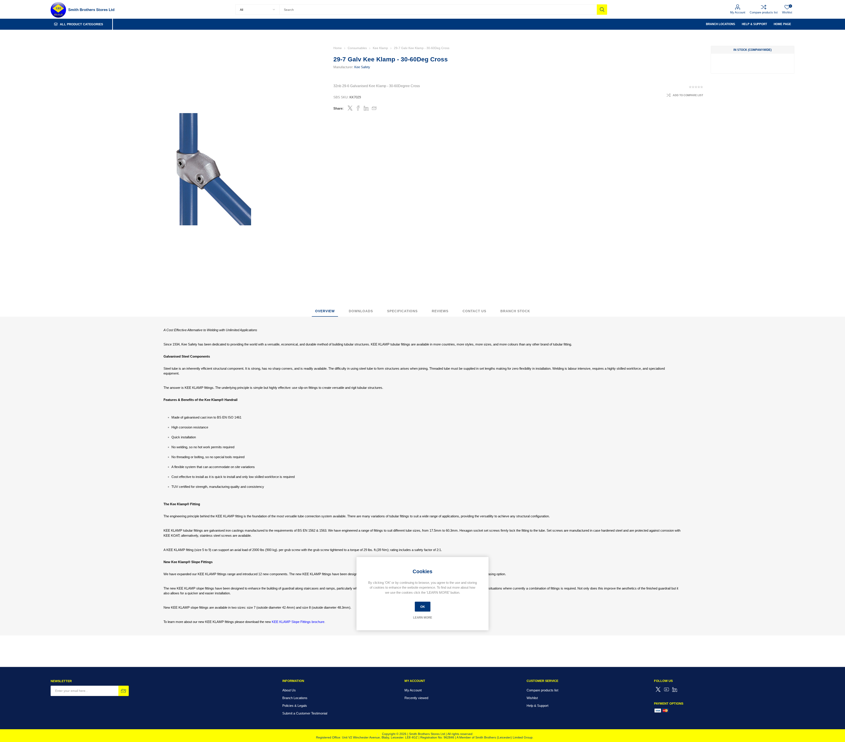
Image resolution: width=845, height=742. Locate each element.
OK (422, 606)
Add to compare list (688, 95)
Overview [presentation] (325, 311)
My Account (737, 12)
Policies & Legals (294, 705)
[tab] (325, 311)
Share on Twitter (350, 108)
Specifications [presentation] (402, 311)
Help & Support (537, 705)
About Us (289, 690)
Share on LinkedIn (366, 108)
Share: (338, 108)
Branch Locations (294, 698)
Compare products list (764, 12)
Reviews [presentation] (440, 311)
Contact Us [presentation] (474, 311)
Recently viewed (416, 698)
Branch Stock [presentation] (515, 311)
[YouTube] (666, 689)
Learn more (422, 617)
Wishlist (532, 698)
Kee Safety (362, 67)
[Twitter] (658, 689)
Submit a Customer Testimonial (304, 713)
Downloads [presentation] (361, 311)
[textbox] (438, 9)
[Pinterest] (674, 689)
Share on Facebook (358, 108)
